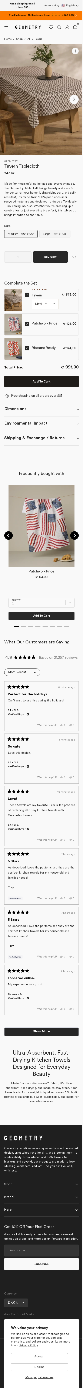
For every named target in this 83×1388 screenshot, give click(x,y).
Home (7, 39)
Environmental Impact (25, 423)
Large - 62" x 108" (56, 235)
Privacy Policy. (28, 1345)
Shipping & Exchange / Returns (34, 438)
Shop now (68, 15)
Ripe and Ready (44, 348)
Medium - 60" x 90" (21, 235)
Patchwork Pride (44, 323)
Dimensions (15, 409)
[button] (70, 6)
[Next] (71, 535)
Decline (39, 1367)
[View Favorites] (48, 27)
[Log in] (64, 27)
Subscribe (40, 1275)
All (28, 39)
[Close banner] (76, 15)
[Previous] (8, 535)
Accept (39, 1356)
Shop (19, 39)
